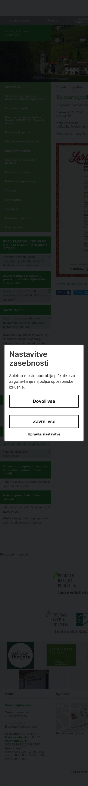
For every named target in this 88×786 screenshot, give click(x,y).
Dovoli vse (44, 401)
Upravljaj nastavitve (44, 434)
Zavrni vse (44, 421)
